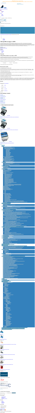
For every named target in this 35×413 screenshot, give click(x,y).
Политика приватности (4, 398)
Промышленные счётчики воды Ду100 (8, 180)
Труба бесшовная (8, 316)
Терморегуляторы (5, 202)
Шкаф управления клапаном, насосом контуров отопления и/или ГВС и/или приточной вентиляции (15, 225)
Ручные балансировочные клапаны (7, 274)
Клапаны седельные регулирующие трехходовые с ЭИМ (9, 215)
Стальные (8, 303)
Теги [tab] (2, 52)
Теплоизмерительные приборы (6, 193)
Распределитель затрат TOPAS (8, 157)
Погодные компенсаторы (6, 266)
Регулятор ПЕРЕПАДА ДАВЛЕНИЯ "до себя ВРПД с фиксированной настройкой (14, 223)
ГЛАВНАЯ (3, 27)
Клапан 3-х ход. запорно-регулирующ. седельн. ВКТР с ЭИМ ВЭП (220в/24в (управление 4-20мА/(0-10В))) (18, 216)
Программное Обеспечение (5, 245)
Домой (2, 401)
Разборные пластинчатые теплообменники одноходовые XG (10, 268)
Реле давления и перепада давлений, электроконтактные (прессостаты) (11, 273)
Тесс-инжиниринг (6, 83)
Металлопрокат (7, 310)
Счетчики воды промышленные (6, 189)
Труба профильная (8, 318)
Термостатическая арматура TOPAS (8, 161)
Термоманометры (6, 290)
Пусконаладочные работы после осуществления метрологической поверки (13, 248)
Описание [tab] (3, 51)
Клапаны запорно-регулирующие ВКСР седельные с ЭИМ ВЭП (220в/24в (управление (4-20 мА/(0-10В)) (16, 213)
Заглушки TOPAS (8, 149)
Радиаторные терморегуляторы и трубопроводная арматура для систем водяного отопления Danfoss (13, 256)
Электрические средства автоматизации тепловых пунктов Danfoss (12, 219)
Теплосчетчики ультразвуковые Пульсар (6, 281)
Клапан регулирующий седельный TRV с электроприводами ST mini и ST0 (13, 212)
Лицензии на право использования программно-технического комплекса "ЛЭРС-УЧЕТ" (13, 234)
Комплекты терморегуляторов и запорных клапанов (9, 262)
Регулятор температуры (7, 297)
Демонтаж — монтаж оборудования (7, 254)
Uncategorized (3, 145)
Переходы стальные (8, 313)
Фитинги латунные (6, 320)
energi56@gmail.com (2, 408)
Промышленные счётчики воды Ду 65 (8, 179)
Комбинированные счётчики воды (7, 170)
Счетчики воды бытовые (6, 187)
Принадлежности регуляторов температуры (8, 172)
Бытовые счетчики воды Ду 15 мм (8, 174)
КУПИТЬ (5, 7)
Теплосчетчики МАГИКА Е (7, 197)
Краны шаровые (6, 252)
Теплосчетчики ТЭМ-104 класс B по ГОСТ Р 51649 (10, 199)
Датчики (4, 169)
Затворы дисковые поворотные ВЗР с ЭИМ (8, 210)
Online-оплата (4, 29)
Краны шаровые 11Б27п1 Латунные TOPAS (9, 147)
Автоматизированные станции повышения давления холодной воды (12, 207)
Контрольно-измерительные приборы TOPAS (8, 156)
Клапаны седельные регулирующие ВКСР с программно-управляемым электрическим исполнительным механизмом (16, 214)
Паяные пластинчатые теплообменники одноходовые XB (9, 264)
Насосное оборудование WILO (6, 209)
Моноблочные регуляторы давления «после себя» (9, 263)
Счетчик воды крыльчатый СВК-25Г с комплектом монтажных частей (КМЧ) (7, 354)
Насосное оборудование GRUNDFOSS (7, 206)
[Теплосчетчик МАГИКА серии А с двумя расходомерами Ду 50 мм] (1, 363)
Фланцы (7, 319)
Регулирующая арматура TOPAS (7, 160)
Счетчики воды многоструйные (6, 188)
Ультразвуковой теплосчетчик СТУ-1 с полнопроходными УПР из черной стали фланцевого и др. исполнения (14, 327)
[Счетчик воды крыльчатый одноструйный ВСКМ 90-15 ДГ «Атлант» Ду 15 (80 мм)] (1, 343)
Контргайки (7, 309)
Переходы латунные (8, 322)
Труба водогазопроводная (9, 317)
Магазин (3, 28)
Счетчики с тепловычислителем (9, 294)
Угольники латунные (8, 324)
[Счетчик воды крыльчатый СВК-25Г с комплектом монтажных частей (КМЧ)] (1, 353)
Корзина (4, 32)
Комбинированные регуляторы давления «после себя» (9, 260)
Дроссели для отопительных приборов (7, 257)
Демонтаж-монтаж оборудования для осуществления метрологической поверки (13, 247)
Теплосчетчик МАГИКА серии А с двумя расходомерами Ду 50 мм (6, 364)
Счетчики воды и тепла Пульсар (5, 280)
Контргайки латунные (8, 321)
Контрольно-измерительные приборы (6, 203)
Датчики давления (5, 204)
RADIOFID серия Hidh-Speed (7, 229)
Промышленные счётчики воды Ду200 (8, 181)
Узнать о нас (3, 402)
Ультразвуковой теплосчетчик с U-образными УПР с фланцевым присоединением (14, 200)
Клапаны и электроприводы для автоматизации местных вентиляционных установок (13, 258)
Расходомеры (9, 34)
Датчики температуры (5, 205)
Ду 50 (5, 191)
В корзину (2, 49)
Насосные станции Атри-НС (3, 99)
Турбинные (7, 295)
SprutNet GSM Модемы (7, 230)
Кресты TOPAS (7, 150)
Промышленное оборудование (5, 249)
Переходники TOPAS (8, 152)
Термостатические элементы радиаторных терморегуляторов (10, 275)
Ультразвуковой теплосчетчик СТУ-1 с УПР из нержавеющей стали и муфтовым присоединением (13, 328)
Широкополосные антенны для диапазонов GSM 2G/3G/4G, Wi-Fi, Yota (12, 233)
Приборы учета (5, 292)
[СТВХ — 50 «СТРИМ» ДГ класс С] (1, 338)
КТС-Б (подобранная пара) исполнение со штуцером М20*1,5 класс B (12, 239)
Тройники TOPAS (8, 153)
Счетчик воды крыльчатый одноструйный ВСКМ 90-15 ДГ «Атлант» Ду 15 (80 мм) (8, 344)
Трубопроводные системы (6, 298)
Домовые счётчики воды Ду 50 (8, 176)
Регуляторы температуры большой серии (8, 270)
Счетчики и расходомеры (7, 293)
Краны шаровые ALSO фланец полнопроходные (8, 159)
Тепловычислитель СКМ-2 (6, 241)
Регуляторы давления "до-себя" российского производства (10, 221)
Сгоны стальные (8, 315)
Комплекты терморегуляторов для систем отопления (9, 261)
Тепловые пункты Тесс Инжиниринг (8, 163)
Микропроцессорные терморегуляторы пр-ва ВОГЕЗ (10, 218)
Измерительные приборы (5, 34)
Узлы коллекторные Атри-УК (3, 96)
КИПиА (4, 286)
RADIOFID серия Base (5, 166)
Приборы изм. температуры (6, 171)
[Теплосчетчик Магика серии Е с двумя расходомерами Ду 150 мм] (1, 358)
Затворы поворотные (6, 284)
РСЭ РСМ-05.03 (6, 183)
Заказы (4, 33)
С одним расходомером (7, 165)
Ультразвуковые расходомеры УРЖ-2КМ (9, 185)
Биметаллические (9, 302)
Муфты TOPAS (7, 151)
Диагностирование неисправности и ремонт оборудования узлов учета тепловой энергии (13, 246)
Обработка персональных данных (7, 30)
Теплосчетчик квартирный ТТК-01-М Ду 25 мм (4, 349)
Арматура (3, 146)
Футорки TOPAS (8, 155)
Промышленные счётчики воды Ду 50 (8, 178)
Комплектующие (8, 301)
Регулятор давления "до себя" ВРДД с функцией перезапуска (13, 222)
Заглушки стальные (8, 308)
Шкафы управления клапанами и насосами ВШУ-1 (10, 226)
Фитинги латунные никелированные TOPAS (9, 148)
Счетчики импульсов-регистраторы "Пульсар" (8, 235)
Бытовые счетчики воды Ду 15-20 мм (7, 236)
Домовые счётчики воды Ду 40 (8, 175)
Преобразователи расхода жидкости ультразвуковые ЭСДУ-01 (10, 240)
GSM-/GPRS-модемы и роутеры (6, 227)
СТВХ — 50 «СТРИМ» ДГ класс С (3, 339)
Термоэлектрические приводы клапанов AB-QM (8, 276)
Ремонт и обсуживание (4, 279)
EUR (2, 14)
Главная (1, 34)
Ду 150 (5, 190)
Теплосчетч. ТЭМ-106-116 (7, 196)
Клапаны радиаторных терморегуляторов (8, 259)
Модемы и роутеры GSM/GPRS (6, 167)
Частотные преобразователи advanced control (7, 329)
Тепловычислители (6, 296)
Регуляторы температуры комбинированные (8, 271)
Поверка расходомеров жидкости (7, 255)
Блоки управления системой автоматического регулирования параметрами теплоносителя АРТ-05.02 (16, 217)
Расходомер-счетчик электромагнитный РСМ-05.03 (10, 182)
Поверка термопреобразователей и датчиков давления (8, 244)
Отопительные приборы (7, 300)
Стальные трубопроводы (7, 307)
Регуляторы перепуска (5, 269)
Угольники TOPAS (8, 154)
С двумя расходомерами (7, 164)
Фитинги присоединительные (6, 277)
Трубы (6, 299)
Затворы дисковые (6, 250)
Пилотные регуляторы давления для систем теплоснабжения (10, 265)
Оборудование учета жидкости (8, 177)
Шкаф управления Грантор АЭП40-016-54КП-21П (5, 369)
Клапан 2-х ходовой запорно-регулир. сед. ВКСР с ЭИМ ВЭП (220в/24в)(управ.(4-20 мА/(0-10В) (14, 211)
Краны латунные (6, 285)
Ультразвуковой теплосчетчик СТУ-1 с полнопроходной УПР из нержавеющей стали (14, 201)
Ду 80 (5, 192)
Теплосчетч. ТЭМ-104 (7, 195)
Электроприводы (6, 291)
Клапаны (5, 251)
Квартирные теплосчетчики (6, 238)
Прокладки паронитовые (9, 314)
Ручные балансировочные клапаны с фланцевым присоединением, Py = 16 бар (12, 224)
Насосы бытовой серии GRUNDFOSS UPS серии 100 (10, 208)
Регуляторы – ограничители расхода (7, 272)
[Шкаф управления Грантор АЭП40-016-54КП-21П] (1, 368)
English (3, 11)
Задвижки (5, 283)
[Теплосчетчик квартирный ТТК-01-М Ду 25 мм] (1, 348)
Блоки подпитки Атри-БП (2, 102)
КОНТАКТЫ (3, 31)
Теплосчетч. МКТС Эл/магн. (7, 194)
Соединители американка (9, 323)
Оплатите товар (3, 397)
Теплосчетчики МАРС (7, 198)
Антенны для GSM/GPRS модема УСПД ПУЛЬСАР (10, 232)
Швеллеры (8, 311)
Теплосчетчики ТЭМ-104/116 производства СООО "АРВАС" (10, 243)
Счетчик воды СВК (5, 186)
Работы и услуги (4, 253)
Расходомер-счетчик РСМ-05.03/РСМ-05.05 (8, 237)
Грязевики (5, 326)
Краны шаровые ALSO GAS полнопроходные (8, 158)
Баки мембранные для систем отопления (7, 282)
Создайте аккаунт (4, 396)
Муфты (6, 304)
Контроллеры (6, 288)
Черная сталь (5, 90)
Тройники (7, 305)
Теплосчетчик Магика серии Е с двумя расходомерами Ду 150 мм (6, 359)
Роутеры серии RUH (5, 168)
